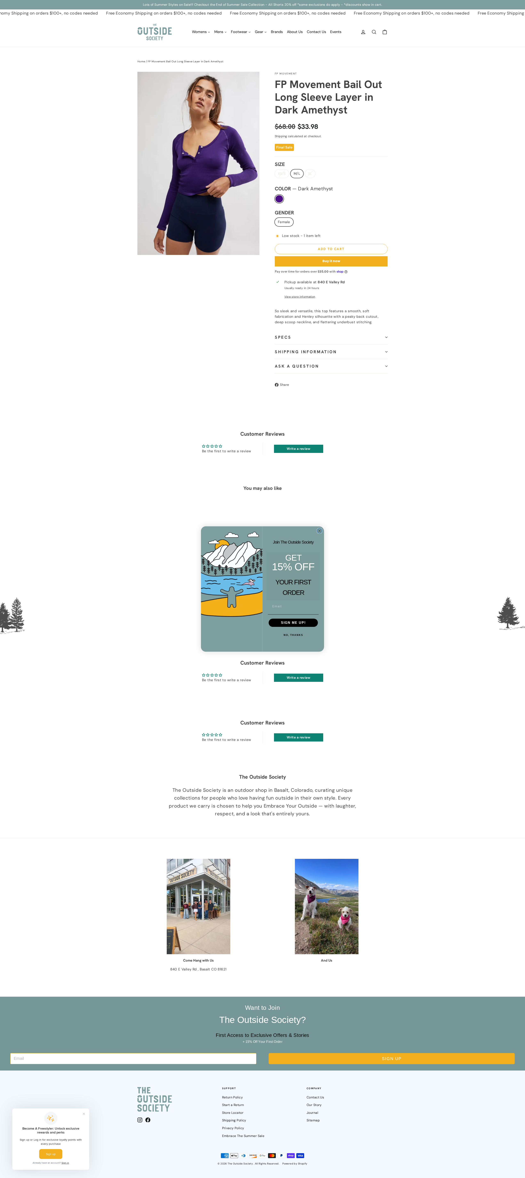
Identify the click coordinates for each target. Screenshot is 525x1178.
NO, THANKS (293, 635)
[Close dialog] (319, 530)
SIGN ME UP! (293, 622)
